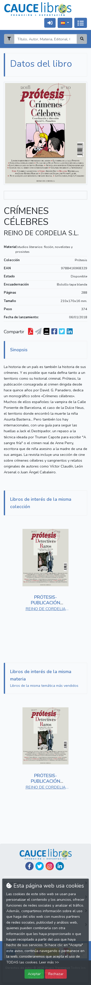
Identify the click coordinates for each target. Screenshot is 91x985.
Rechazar (55, 973)
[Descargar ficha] (30, 332)
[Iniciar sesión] (50, 22)
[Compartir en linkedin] (70, 332)
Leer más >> (49, 962)
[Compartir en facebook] (54, 332)
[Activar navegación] (80, 23)
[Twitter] (39, 866)
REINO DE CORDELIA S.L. (41, 233)
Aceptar (34, 973)
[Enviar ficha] (38, 332)
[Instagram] (50, 866)
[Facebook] (29, 866)
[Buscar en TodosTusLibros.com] (46, 332)
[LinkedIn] (60, 866)
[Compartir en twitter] (62, 332)
